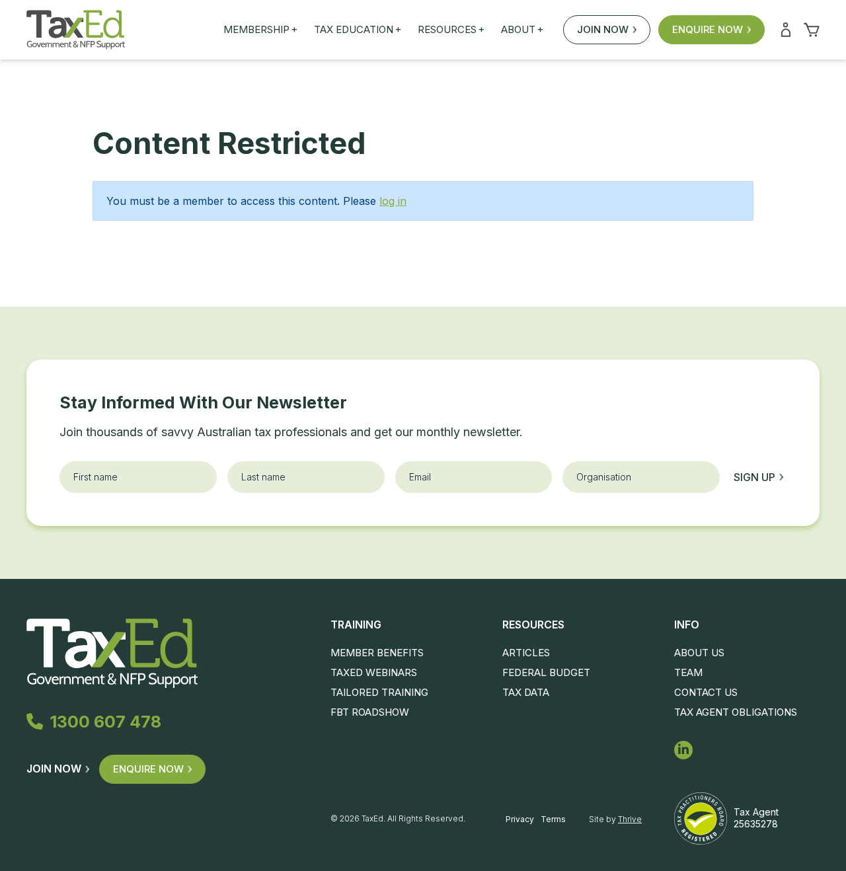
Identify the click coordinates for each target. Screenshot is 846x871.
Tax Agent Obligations (735, 712)
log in (392, 201)
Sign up (754, 477)
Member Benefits (377, 652)
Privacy (520, 819)
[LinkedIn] (683, 750)
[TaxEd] (75, 30)
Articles (526, 652)
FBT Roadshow (369, 712)
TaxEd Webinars (373, 672)
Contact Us (706, 692)
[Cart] (812, 29)
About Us (699, 652)
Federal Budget (546, 672)
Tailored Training (379, 692)
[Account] (785, 29)
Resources (451, 29)
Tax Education (357, 29)
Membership (260, 29)
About (522, 29)
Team (688, 672)
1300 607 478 (105, 722)
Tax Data (525, 692)
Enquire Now (707, 29)
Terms (553, 819)
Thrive (630, 819)
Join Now (603, 29)
